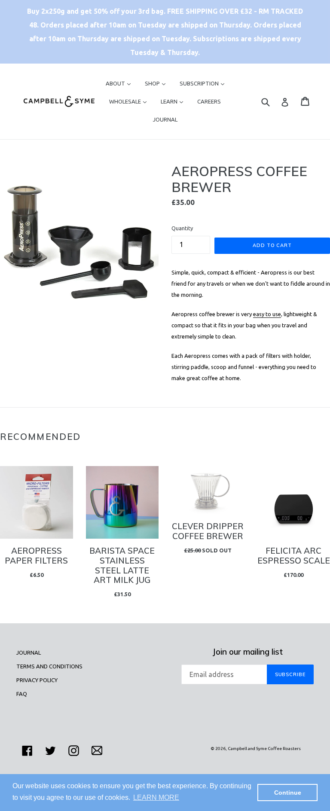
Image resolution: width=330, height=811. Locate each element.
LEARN (174, 101)
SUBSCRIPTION (204, 83)
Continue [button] (287, 792)
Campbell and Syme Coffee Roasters (264, 748)
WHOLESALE (130, 101)
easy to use (267, 314)
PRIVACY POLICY (37, 680)
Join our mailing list (248, 652)
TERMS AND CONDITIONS (49, 666)
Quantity (182, 228)
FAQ (21, 694)
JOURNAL (165, 119)
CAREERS (209, 101)
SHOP (157, 83)
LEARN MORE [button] (156, 797)
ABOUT (120, 83)
